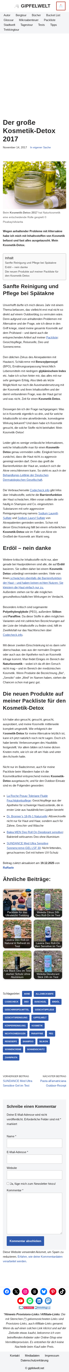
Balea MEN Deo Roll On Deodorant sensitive (35, 832)
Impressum (52, 1355)
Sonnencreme (13, 1049)
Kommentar (15, 1190)
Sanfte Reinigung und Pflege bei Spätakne (30, 262)
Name (11, 1136)
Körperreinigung (15, 1025)
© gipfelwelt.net (34, 1368)
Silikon (43, 1041)
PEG (51, 1033)
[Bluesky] (43, 1291)
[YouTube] (20, 1300)
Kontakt (15, 1355)
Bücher (36, 15)
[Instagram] (25, 1291)
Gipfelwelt (40, 1017)
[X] (16, 1291)
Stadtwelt (9, 24)
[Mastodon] (48, 1300)
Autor (7, 15)
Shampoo (28, 1041)
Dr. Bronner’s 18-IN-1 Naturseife (27, 816)
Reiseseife (11, 1041)
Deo (26, 1002)
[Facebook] (6, 1291)
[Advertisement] (34, 70)
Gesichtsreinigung (16, 1017)
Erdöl (56, 1002)
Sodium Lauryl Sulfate (31, 518)
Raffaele (8, 867)
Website (12, 1167)
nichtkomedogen (15, 1033)
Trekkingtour (11, 29)
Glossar (9, 20)
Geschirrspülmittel (17, 1009)
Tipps (53, 24)
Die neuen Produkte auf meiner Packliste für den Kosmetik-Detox (31, 273)
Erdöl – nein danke (16, 267)
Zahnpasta (11, 1057)
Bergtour (21, 15)
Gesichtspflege (44, 1009)
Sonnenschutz (36, 1049)
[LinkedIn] (39, 1300)
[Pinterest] (52, 1291)
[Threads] (34, 1291)
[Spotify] (29, 1300)
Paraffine (37, 1033)
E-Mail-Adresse (17, 1152)
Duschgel (40, 1002)
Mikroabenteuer (29, 20)
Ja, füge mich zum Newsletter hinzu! (32, 1183)
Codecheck (11, 1002)
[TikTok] (62, 1291)
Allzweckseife (44, 994)
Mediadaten (32, 1355)
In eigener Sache (40, 147)
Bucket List (53, 15)
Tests (41, 24)
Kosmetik (37, 1025)
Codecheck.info (39, 490)
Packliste (49, 20)
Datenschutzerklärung (34, 1360)
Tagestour (27, 24)
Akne (27, 994)
